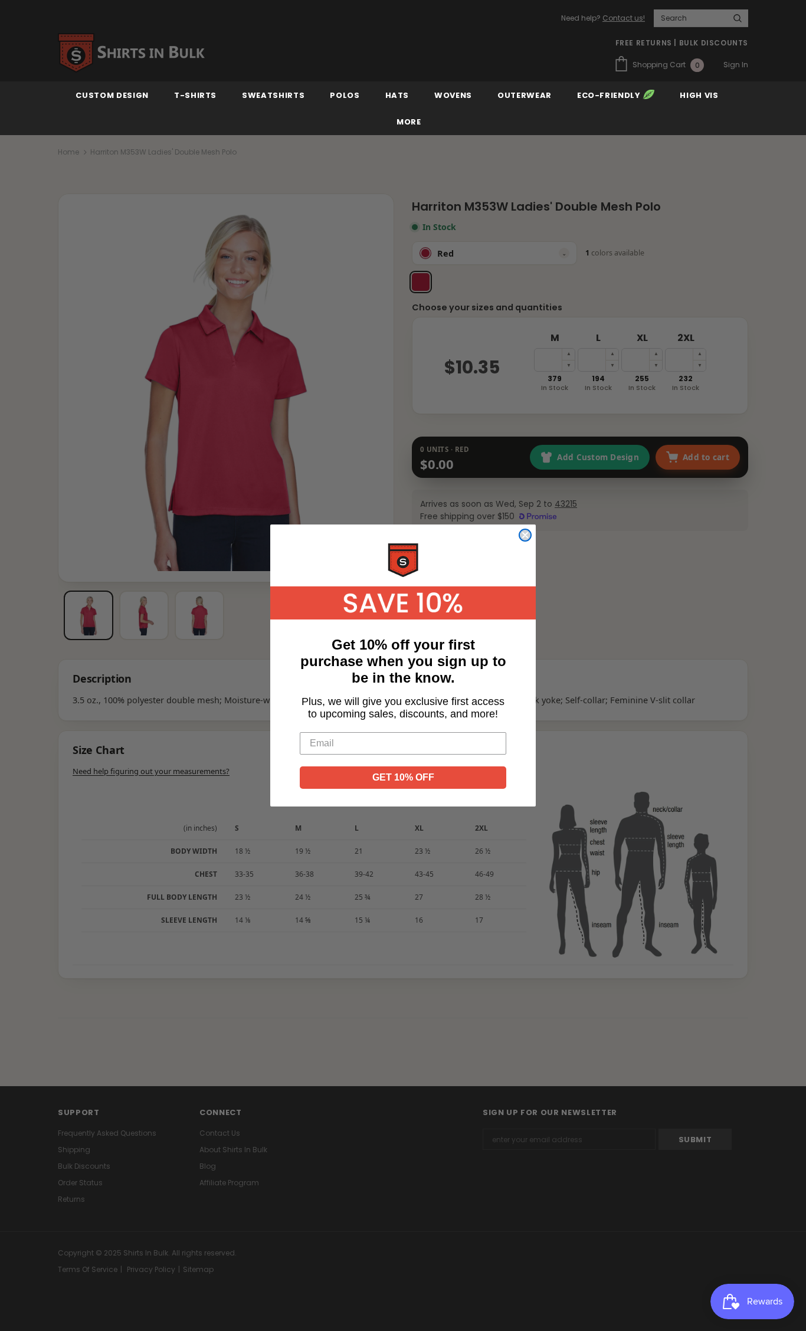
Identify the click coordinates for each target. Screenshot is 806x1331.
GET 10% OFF (403, 777)
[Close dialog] (525, 535)
